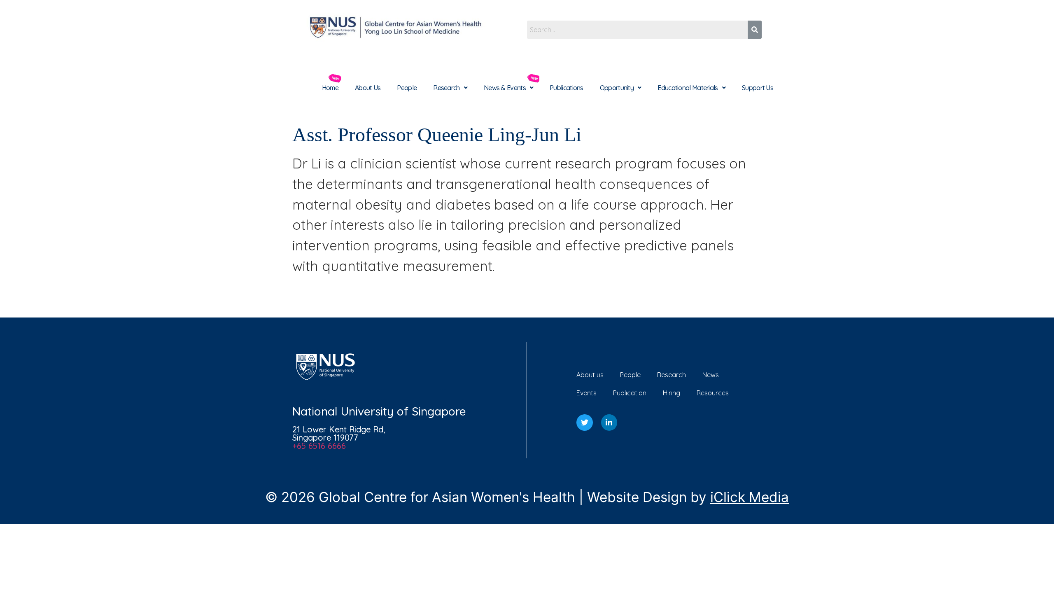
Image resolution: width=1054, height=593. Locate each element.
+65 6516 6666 (319, 446)
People (407, 88)
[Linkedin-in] (609, 422)
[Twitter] (584, 422)
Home (330, 88)
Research (446, 88)
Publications (566, 88)
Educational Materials (688, 88)
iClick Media (749, 497)
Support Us (757, 88)
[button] (450, 87)
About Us (367, 88)
